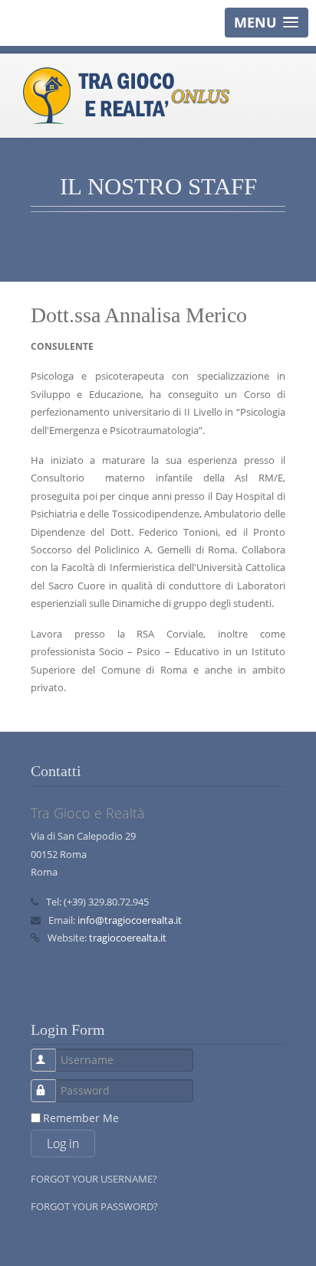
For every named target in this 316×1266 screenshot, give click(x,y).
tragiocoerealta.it (127, 938)
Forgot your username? (94, 1179)
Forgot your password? (94, 1206)
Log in (63, 1143)
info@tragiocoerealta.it (129, 920)
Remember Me (81, 1118)
